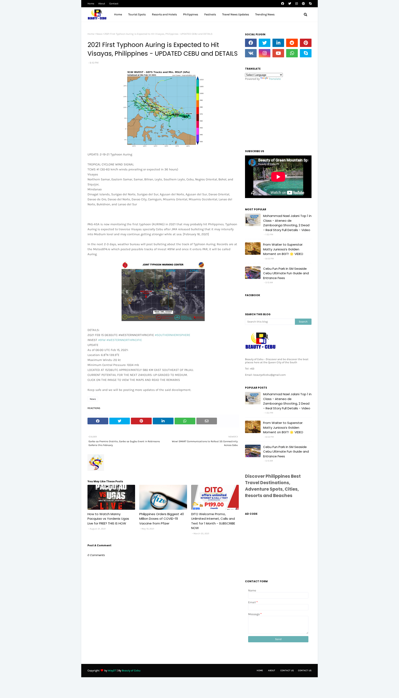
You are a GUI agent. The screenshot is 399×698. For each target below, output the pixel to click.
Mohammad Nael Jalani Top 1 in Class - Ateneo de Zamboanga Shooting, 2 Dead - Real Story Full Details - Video (287, 223)
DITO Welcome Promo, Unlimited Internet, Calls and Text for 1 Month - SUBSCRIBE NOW (213, 521)
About (101, 3)
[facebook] (282, 3)
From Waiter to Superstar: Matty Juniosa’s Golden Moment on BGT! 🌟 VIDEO (283, 249)
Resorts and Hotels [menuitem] (164, 14)
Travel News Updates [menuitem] (235, 14)
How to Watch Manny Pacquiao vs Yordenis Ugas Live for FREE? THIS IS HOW (108, 519)
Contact (113, 3)
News (99, 33)
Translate (275, 79)
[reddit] (292, 43)
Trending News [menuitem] (265, 14)
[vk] (251, 53)
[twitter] (289, 3)
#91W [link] (102, 340)
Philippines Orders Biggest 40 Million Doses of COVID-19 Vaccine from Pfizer (161, 519)
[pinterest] (303, 3)
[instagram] (296, 3)
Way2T (112, 670)
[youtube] (278, 53)
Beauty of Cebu (131, 670)
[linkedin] (278, 43)
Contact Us (287, 670)
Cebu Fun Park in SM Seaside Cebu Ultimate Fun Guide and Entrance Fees (286, 273)
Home (90, 3)
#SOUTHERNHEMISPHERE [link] (172, 335)
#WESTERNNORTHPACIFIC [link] (124, 340)
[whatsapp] (292, 53)
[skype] (310, 3)
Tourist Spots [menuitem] (137, 14)
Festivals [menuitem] (210, 14)
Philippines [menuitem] (190, 14)
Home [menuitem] (118, 14)
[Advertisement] (278, 114)
